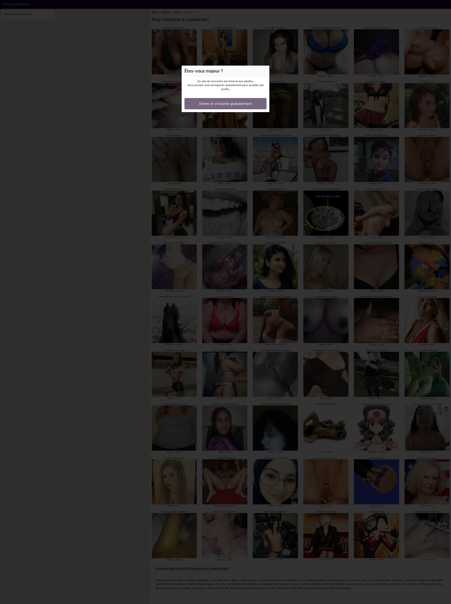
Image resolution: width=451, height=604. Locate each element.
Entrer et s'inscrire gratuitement (225, 104)
